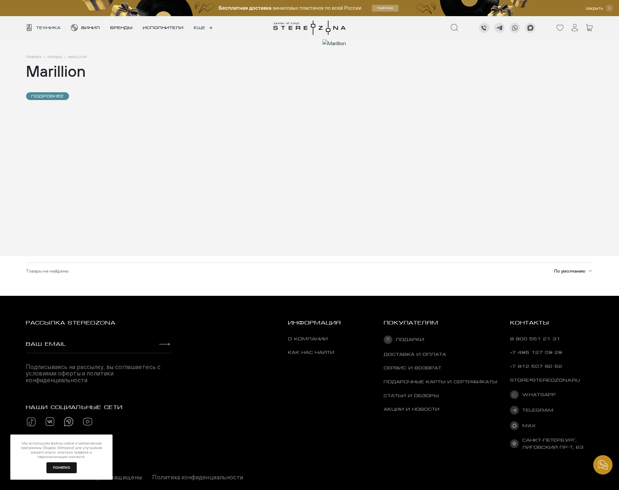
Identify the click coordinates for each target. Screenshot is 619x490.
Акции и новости (411, 409)
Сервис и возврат (412, 367)
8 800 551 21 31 (535, 338)
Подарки (410, 339)
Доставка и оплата (415, 354)
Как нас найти (311, 352)
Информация (314, 322)
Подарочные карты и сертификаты (440, 381)
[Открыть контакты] (603, 465)
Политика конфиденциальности (197, 477)
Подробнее (47, 96)
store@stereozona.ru (545, 380)
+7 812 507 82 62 (536, 366)
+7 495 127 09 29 (536, 352)
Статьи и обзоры (411, 395)
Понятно (61, 467)
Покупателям (411, 322)
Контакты (529, 322)
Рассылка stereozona (70, 322)
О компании (308, 338)
